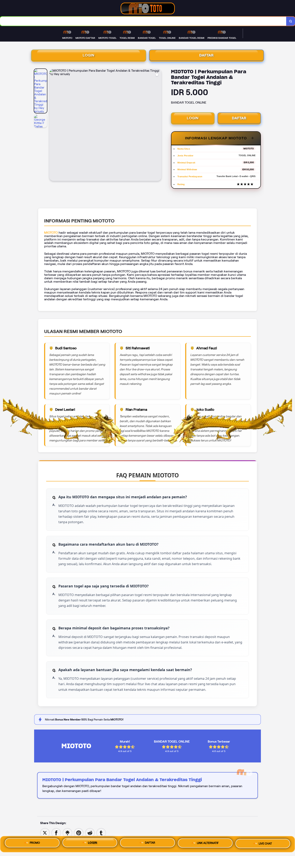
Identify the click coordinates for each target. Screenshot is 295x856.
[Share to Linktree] (67, 832)
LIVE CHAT (265, 844)
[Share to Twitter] (45, 832)
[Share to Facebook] (56, 832)
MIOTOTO (51, 232)
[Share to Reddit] (90, 832)
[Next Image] (158, 125)
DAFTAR (206, 55)
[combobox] (143, 21)
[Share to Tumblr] (101, 832)
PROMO (35, 842)
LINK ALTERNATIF (208, 844)
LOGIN (89, 55)
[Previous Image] (52, 125)
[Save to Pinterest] (78, 832)
